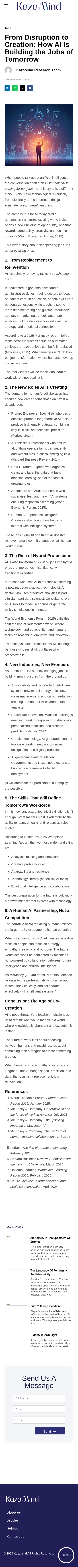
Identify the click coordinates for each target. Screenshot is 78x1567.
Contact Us (15, 1536)
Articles (13, 1520)
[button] (7, 88)
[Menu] (6, 6)
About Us (14, 1512)
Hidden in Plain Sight (43, 1335)
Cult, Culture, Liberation (45, 1306)
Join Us (12, 1528)
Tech (8, 28)
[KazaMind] (39, 6)
